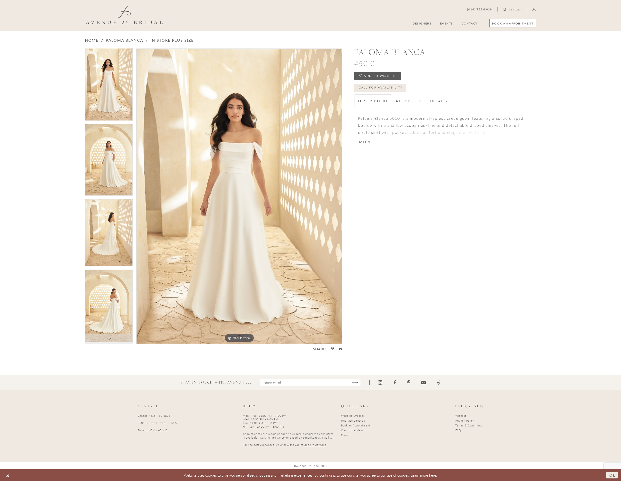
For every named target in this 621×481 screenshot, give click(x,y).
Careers (346, 435)
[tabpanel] (109, 86)
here (432, 475)
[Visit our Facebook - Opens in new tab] (394, 382)
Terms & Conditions (468, 425)
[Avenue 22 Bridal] (124, 15)
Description (372, 101)
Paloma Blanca (124, 40)
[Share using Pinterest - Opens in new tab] (332, 349)
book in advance (315, 445)
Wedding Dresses (353, 415)
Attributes (409, 101)
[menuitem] (512, 23)
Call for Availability (381, 87)
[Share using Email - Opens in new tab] (340, 349)
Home (91, 40)
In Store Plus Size (172, 40)
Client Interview (352, 430)
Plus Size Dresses (353, 420)
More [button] (365, 141)
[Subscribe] (355, 382)
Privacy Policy (464, 420)
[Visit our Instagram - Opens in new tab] (380, 382)
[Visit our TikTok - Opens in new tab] (439, 382)
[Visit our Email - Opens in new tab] (423, 382)
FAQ (458, 430)
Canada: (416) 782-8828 (154, 415)
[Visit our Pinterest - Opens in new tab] (408, 382)
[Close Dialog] (7, 475)
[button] (534, 9)
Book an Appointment (355, 425)
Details (438, 101)
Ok (612, 475)
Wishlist (460, 415)
